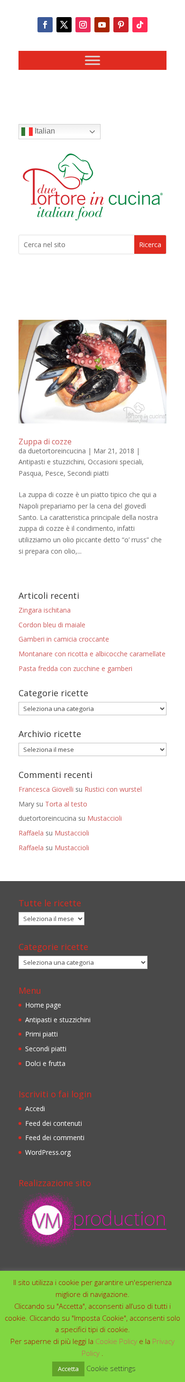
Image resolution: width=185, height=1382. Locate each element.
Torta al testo (66, 803)
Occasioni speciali (115, 461)
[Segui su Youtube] (102, 24)
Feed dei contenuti (53, 1123)
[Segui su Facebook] (45, 24)
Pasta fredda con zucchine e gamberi (75, 668)
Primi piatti (41, 1033)
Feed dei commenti (54, 1137)
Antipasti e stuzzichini (51, 461)
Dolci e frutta (45, 1063)
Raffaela (31, 832)
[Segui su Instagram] (83, 24)
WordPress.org (48, 1152)
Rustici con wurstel (113, 789)
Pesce (54, 473)
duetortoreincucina (57, 450)
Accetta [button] (68, 1368)
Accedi (35, 1108)
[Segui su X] (64, 24)
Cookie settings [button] (111, 1368)
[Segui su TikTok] (140, 24)
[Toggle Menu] (92, 60)
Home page (43, 1004)
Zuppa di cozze (45, 441)
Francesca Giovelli (46, 789)
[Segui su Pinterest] (121, 24)
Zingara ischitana (44, 609)
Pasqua (29, 473)
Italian (44, 131)
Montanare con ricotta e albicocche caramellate (92, 653)
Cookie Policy (117, 1341)
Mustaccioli (104, 818)
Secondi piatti (88, 473)
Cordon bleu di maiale (51, 624)
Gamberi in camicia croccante (63, 638)
